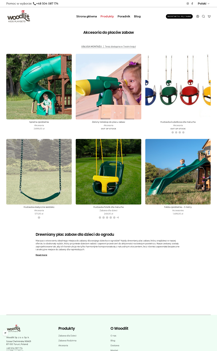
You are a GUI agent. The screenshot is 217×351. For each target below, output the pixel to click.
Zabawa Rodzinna (67, 340)
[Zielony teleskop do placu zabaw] (108, 86)
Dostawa (115, 345)
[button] (107, 16)
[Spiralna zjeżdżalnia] (39, 86)
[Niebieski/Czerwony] (114, 217)
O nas (113, 336)
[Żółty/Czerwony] (107, 217)
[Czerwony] (173, 132)
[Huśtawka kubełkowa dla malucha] (178, 86)
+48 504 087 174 (14, 348)
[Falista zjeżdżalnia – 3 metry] (178, 172)
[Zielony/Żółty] (111, 217)
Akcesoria (63, 345)
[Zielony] (176, 132)
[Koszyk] (209, 16)
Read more (41, 255)
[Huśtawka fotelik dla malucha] (108, 172)
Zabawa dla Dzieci (67, 336)
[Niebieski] (183, 132)
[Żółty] (180, 132)
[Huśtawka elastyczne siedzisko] (39, 172)
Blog (113, 340)
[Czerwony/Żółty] (103, 217)
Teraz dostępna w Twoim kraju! (108, 46)
